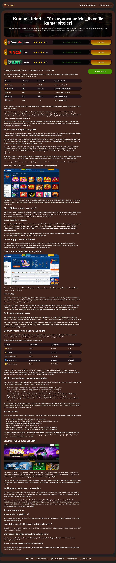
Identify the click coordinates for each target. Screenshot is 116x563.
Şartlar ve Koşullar (57, 558)
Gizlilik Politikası (42, 558)
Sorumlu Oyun (72, 558)
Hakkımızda (29, 558)
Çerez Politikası (86, 558)
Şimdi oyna (101, 42)
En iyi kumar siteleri (105, 5)
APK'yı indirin (101, 71)
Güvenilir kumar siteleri (87, 5)
